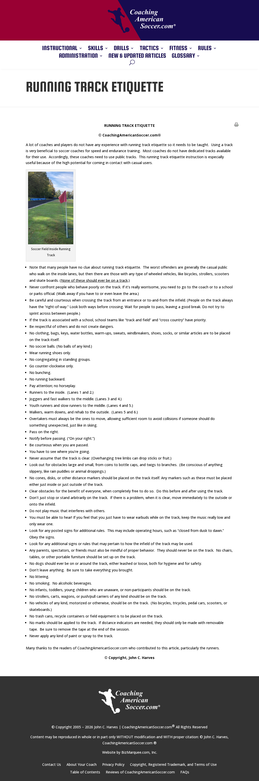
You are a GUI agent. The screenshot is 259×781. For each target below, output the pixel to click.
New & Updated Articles (137, 56)
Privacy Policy (113, 765)
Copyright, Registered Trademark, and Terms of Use (173, 765)
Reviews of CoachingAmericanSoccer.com (140, 772)
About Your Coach (82, 765)
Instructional (59, 48)
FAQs (184, 772)
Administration (78, 56)
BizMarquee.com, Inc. (139, 752)
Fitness (178, 48)
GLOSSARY (183, 56)
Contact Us (51, 765)
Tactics (149, 48)
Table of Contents (85, 772)
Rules (205, 48)
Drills (121, 48)
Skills (95, 48)
